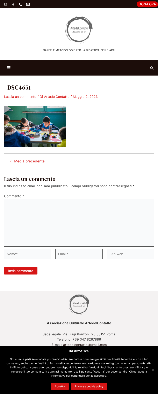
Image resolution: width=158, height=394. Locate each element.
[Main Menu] (8, 67)
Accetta (60, 386)
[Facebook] (13, 4)
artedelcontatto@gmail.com (85, 345)
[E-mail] (28, 4)
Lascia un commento (20, 97)
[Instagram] (5, 4)
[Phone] (20, 4)
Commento (14, 196)
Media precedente (27, 161)
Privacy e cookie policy (89, 386)
